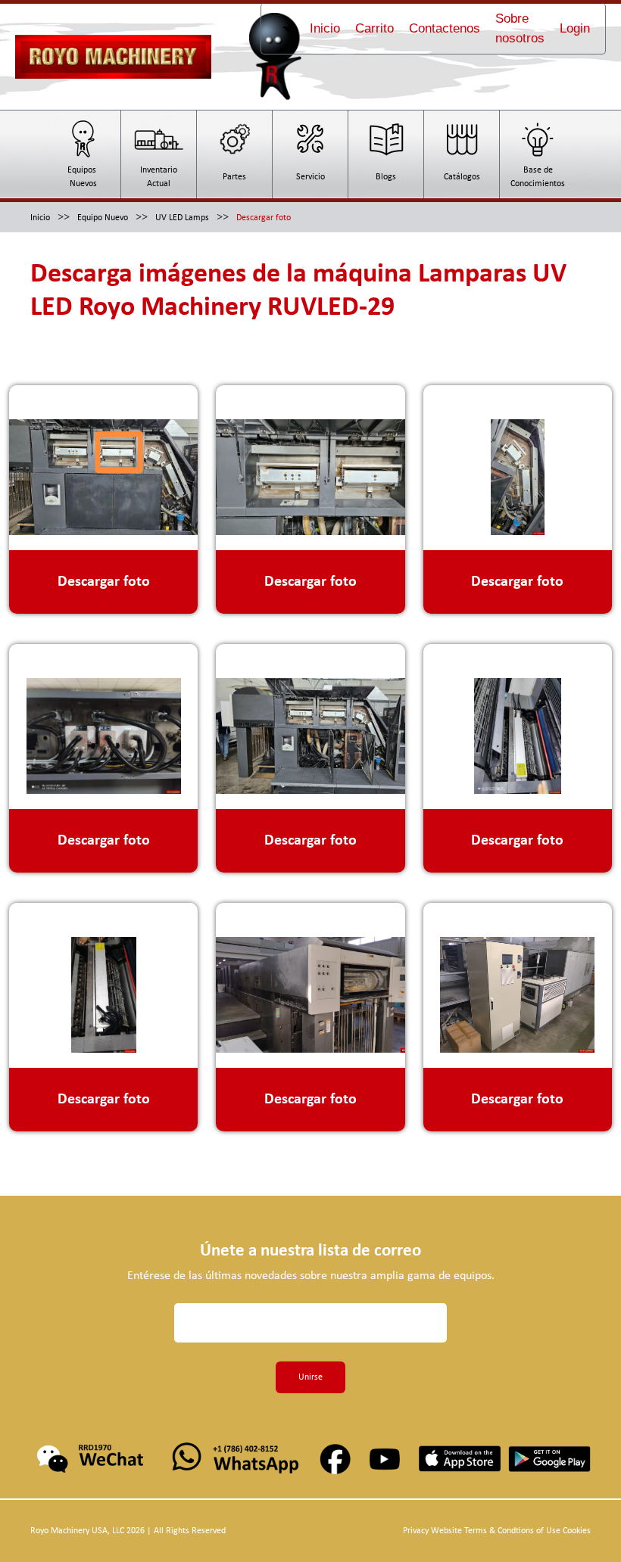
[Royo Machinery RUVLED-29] (103, 460)
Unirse (310, 1377)
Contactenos (444, 28)
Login (575, 28)
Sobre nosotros (520, 28)
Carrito (374, 28)
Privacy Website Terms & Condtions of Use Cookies (497, 1531)
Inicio (325, 28)
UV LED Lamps (182, 217)
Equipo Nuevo (102, 217)
